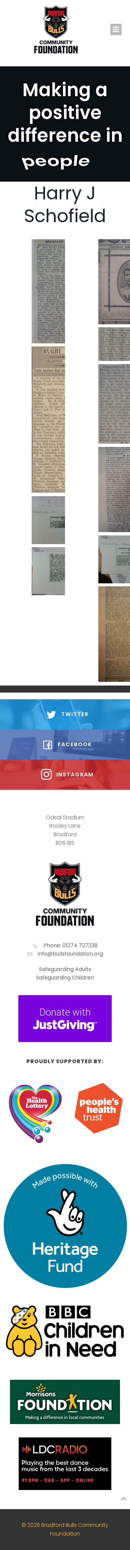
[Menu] (116, 29)
